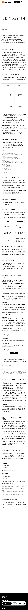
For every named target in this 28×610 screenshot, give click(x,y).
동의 (5, 335)
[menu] (25, 2)
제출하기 (13, 352)
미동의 (11, 335)
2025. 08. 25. (4, 29)
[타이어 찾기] (21, 2)
